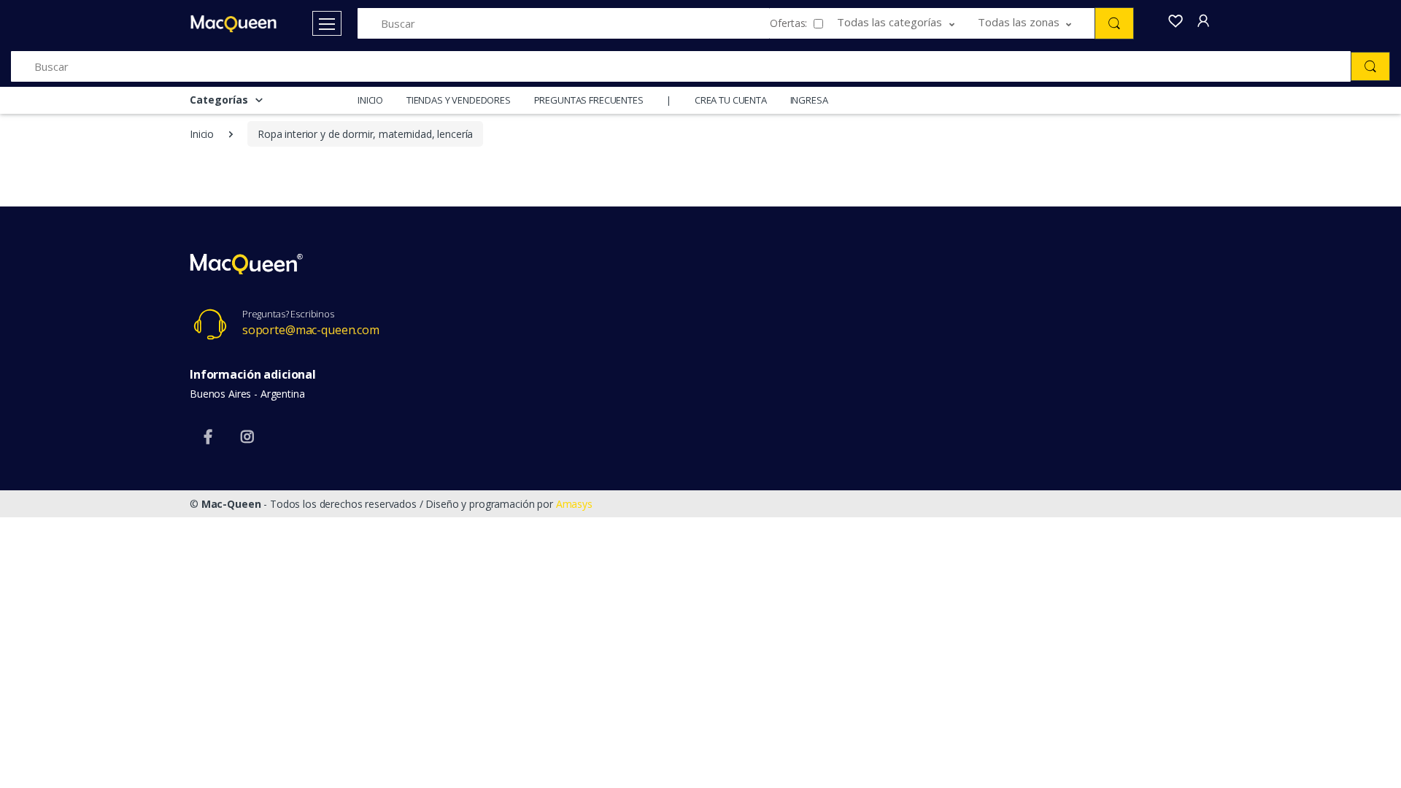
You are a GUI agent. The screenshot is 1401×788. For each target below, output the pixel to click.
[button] (907, 23)
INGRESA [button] (809, 100)
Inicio (202, 134)
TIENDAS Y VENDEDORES (458, 100)
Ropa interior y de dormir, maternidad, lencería (365, 134)
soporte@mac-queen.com (310, 330)
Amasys (574, 504)
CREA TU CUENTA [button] (731, 100)
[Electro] (233, 23)
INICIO (370, 100)
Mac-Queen (231, 504)
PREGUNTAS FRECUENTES (589, 100)
